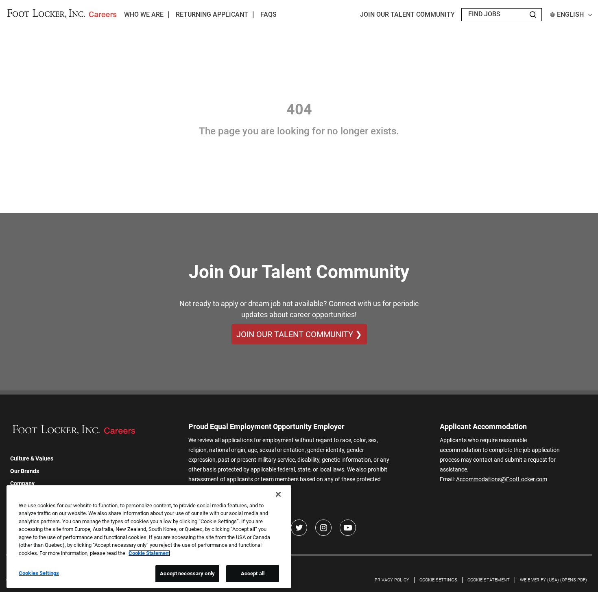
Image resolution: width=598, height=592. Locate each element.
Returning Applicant (212, 14)
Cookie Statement (488, 580)
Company (22, 483)
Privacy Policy (392, 580)
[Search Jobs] (533, 14)
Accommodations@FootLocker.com (501, 479)
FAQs (268, 14)
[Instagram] (323, 528)
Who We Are (144, 14)
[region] (149, 536)
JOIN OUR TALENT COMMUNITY (407, 14)
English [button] (570, 14)
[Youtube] (348, 528)
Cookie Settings (438, 580)
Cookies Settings (39, 573)
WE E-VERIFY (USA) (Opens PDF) (553, 580)
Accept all (252, 573)
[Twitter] (299, 528)
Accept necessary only (187, 573)
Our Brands (24, 471)
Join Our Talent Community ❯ (299, 334)
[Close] (278, 494)
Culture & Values (31, 458)
